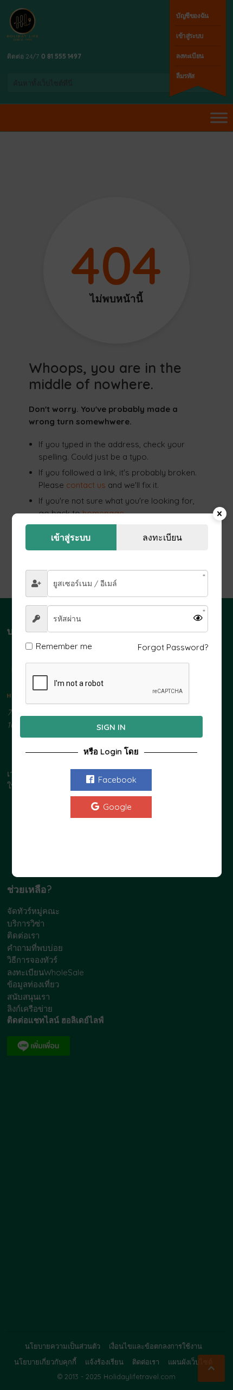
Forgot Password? (173, 647)
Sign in (111, 727)
